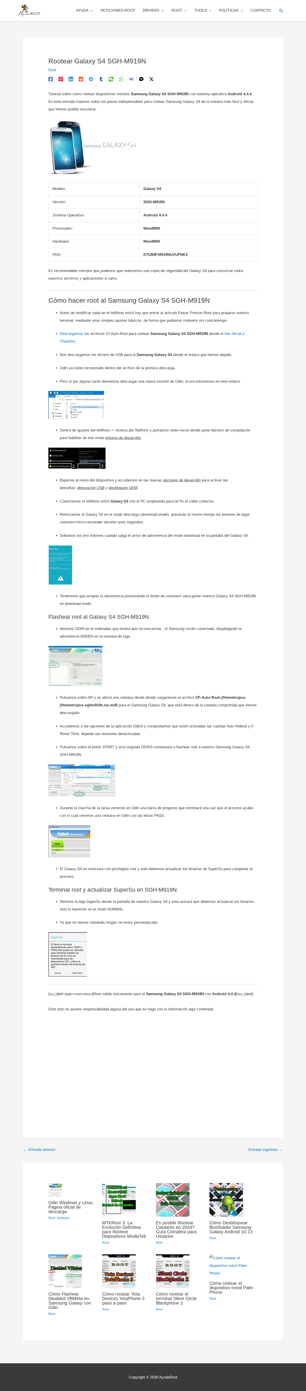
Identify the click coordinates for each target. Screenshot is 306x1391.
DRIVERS (151, 10)
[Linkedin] (71, 79)
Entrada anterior (39, 1149)
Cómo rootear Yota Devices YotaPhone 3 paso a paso (123, 1298)
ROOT (176, 10)
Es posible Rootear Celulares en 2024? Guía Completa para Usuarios (176, 1229)
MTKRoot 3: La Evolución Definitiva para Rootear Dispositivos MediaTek (124, 1229)
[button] (281, 10)
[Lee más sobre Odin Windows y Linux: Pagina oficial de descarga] (55, 1189)
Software (63, 1218)
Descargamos (71, 334)
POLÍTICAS (228, 10)
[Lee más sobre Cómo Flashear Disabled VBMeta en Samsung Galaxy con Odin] (65, 1271)
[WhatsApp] (121, 79)
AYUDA (82, 10)
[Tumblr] (101, 79)
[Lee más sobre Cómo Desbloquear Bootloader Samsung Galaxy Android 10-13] (226, 1199)
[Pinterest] (60, 79)
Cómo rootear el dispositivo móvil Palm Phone (231, 1288)
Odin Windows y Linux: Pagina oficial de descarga (71, 1207)
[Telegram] (91, 79)
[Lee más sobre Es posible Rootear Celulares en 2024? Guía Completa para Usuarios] (173, 1199)
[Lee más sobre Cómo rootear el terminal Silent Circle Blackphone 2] (173, 1271)
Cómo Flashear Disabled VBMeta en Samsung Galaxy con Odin (69, 1301)
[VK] (131, 79)
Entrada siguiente (265, 1149)
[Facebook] (50, 79)
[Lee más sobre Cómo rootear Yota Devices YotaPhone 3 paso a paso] (119, 1271)
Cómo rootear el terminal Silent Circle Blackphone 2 (176, 1298)
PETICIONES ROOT (118, 10)
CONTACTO (260, 10)
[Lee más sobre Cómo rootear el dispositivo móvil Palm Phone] (233, 1266)
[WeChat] (111, 79)
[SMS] (141, 79)
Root (52, 70)
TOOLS (200, 10)
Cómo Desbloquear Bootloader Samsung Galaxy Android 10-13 (230, 1227)
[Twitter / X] (151, 79)
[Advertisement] (152, 1065)
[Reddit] (81, 79)
